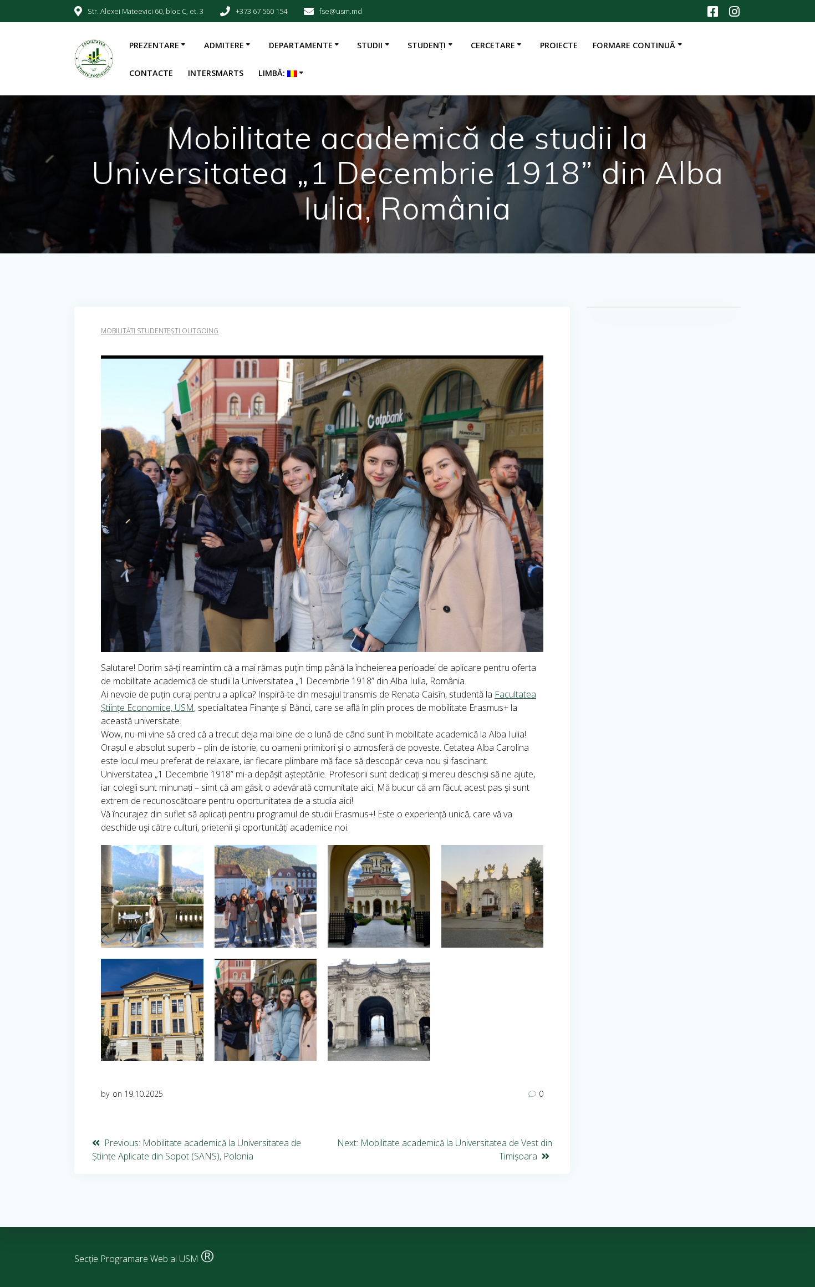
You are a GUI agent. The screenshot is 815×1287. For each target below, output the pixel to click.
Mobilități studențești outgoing (159, 330)
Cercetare (493, 45)
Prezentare (154, 45)
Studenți (426, 45)
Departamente (301, 45)
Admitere (224, 45)
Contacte (151, 73)
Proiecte (559, 45)
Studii (370, 45)
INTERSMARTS (215, 73)
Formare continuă (634, 45)
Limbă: (272, 73)
